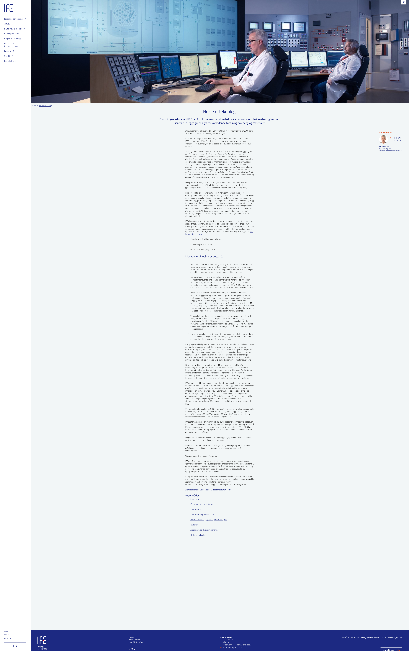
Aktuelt (7, 24)
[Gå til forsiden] (8, 8)
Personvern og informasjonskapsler (237, 645)
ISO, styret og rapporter (232, 648)
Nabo (6, 631)
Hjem (34, 106)
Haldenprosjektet (11, 34)
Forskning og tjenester (13, 19)
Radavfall (194, 525)
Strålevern (194, 499)
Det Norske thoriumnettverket (12, 45)
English (7, 639)
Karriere (7, 51)
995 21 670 (396, 138)
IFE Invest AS (227, 640)
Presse (7, 635)
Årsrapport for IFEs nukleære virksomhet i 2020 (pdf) (208, 490)
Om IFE (7, 56)
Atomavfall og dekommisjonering (204, 530)
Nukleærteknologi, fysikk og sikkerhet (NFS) (208, 520)
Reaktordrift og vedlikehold (202, 515)
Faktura (225, 642)
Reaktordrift (195, 510)
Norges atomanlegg (12, 39)
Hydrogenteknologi (198, 535)
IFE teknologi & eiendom (14, 29)
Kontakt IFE (9, 61)
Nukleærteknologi (45, 106)
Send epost (397, 140)
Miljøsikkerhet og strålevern (202, 504)
